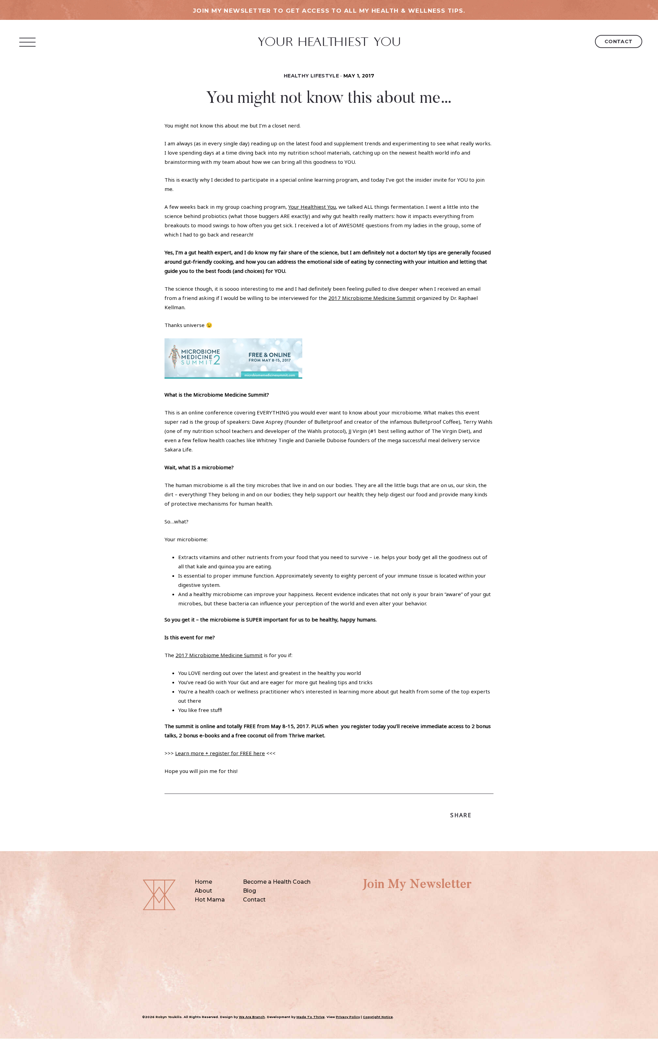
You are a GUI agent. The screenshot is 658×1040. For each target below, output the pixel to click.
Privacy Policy (348, 1017)
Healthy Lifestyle (311, 76)
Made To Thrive (310, 1017)
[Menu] (27, 42)
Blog (249, 890)
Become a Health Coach (276, 882)
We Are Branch (252, 1017)
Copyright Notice (378, 1017)
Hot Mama (210, 899)
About (203, 890)
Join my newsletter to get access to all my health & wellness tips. (329, 10)
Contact (619, 41)
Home (203, 882)
